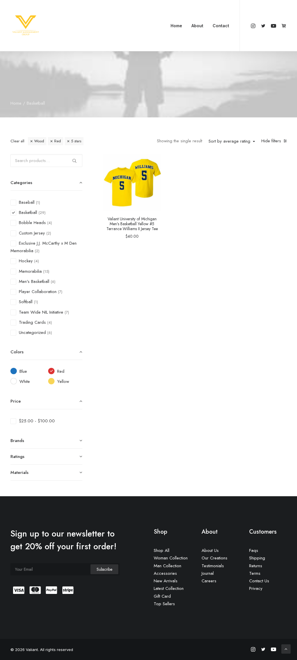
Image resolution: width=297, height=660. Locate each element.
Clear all (17, 141)
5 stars (76, 141)
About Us (210, 550)
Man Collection (167, 566)
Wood (39, 141)
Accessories (165, 573)
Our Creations (214, 558)
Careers (209, 581)
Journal (208, 573)
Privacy (255, 588)
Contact (221, 25)
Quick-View (154, 161)
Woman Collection (171, 558)
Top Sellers (164, 604)
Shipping (257, 558)
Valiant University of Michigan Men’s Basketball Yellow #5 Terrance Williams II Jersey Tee (132, 224)
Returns (255, 566)
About (197, 25)
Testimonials (213, 566)
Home (176, 25)
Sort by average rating (229, 141)
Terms (254, 573)
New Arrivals (166, 581)
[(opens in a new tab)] (132, 183)
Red (57, 141)
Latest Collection (169, 588)
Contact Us (259, 581)
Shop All (161, 550)
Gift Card (162, 596)
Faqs (253, 550)
